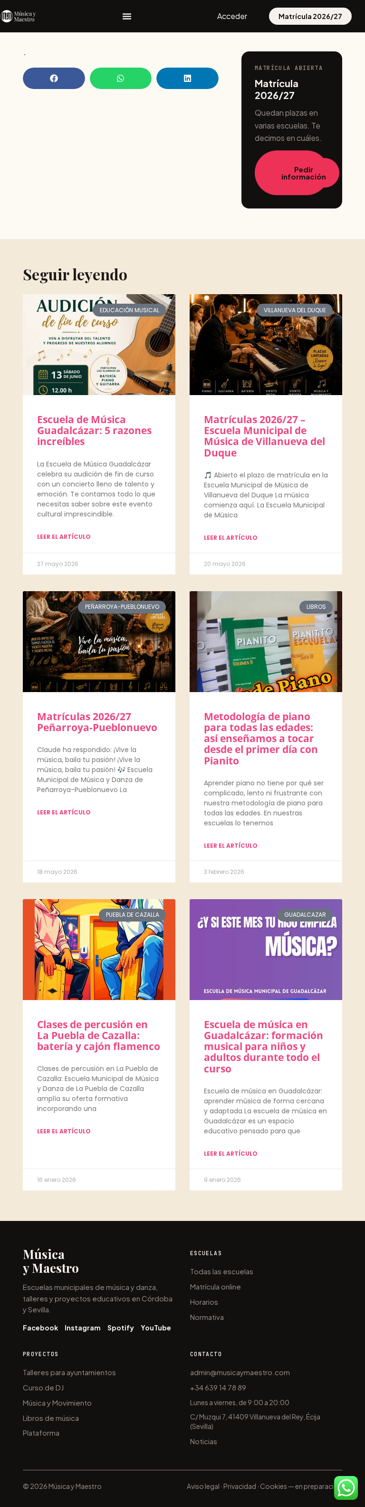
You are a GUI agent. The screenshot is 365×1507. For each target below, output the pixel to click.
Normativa (207, 1316)
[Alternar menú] (127, 16)
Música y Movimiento (57, 1402)
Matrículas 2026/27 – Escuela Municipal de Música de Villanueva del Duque (264, 436)
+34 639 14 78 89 (218, 1387)
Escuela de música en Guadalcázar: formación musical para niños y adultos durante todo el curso (263, 1046)
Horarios (204, 1301)
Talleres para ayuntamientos (69, 1372)
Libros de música (51, 1417)
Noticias (203, 1441)
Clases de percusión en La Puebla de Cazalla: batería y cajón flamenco (98, 1035)
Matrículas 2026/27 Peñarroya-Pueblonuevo (97, 722)
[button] (54, 78)
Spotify (120, 1327)
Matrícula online (215, 1286)
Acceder (232, 16)
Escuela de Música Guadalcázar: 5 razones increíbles (94, 430)
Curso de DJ (43, 1387)
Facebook (40, 1327)
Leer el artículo (64, 537)
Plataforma (41, 1432)
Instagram (83, 1327)
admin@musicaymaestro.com (240, 1372)
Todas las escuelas (221, 1271)
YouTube (156, 1327)
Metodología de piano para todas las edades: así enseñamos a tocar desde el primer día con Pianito (261, 738)
